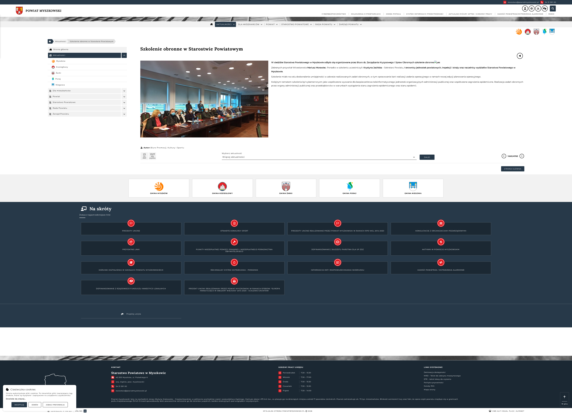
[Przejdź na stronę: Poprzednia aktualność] (504, 156)
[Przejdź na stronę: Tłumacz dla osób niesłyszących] (545, 8)
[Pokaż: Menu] (124, 55)
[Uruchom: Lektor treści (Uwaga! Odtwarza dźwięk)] (525, 8)
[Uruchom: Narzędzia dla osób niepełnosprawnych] (538, 8)
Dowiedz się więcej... (16, 399)
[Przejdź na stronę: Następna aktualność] (522, 156)
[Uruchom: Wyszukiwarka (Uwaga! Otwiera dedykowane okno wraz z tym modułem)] (553, 8)
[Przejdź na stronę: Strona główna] (211, 24)
